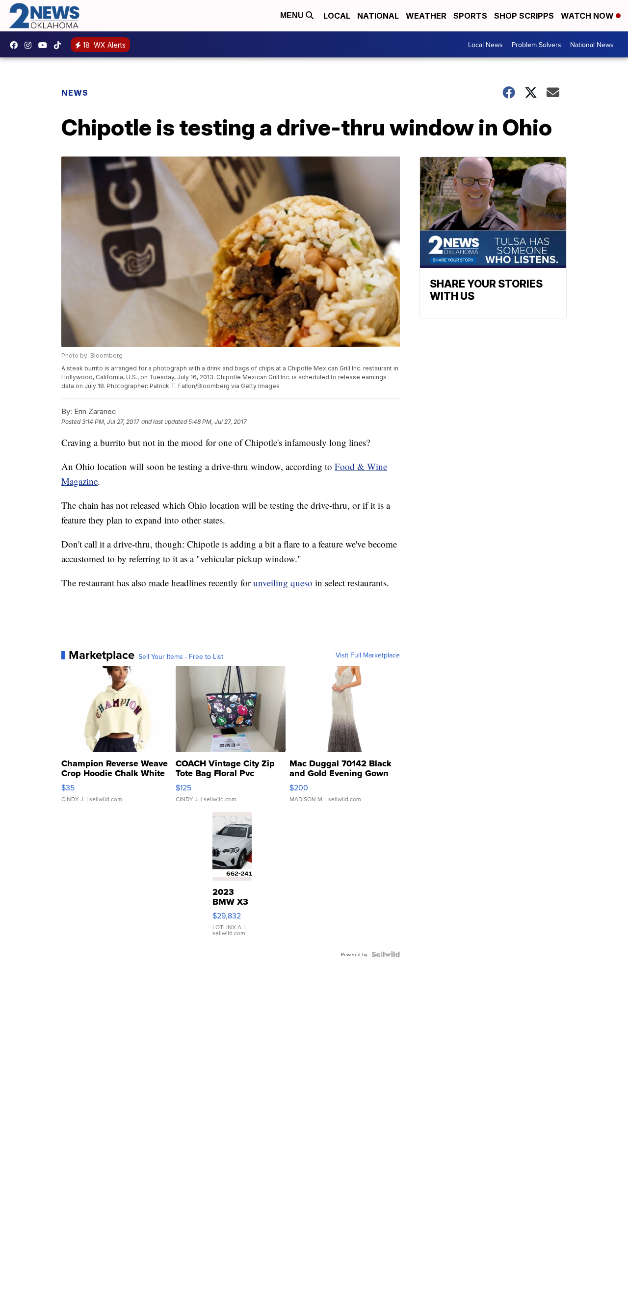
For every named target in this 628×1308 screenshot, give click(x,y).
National (378, 16)
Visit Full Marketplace (368, 655)
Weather (426, 16)
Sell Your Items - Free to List (180, 656)
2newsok (30, 45)
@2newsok (60, 45)
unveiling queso (283, 582)
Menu (293, 15)
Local (336, 16)
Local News (485, 45)
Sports (470, 16)
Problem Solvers (536, 45)
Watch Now (588, 16)
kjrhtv (16, 45)
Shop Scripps (524, 16)
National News (592, 45)
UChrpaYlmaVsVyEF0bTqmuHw (45, 45)
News (74, 93)
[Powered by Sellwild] (385, 954)
